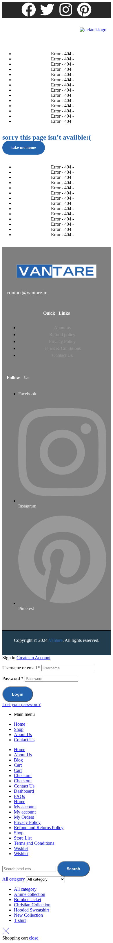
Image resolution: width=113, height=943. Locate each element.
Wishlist (21, 848)
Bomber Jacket (27, 899)
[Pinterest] (84, 9)
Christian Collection (32, 904)
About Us (23, 734)
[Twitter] (47, 9)
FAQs (19, 796)
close (33, 937)
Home (19, 724)
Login (17, 694)
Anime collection (29, 894)
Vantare (56, 640)
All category (25, 889)
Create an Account (33, 657)
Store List (23, 837)
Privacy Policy (27, 822)
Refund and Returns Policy (38, 827)
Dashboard (24, 791)
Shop (18, 729)
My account (25, 806)
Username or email (21, 667)
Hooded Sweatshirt (31, 909)
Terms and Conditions (34, 843)
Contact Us (24, 739)
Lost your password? (21, 704)
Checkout (23, 775)
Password (12, 678)
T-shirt (20, 920)
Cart (18, 765)
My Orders (24, 817)
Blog (18, 759)
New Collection (28, 915)
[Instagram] (66, 9)
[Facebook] (28, 9)
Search (73, 868)
